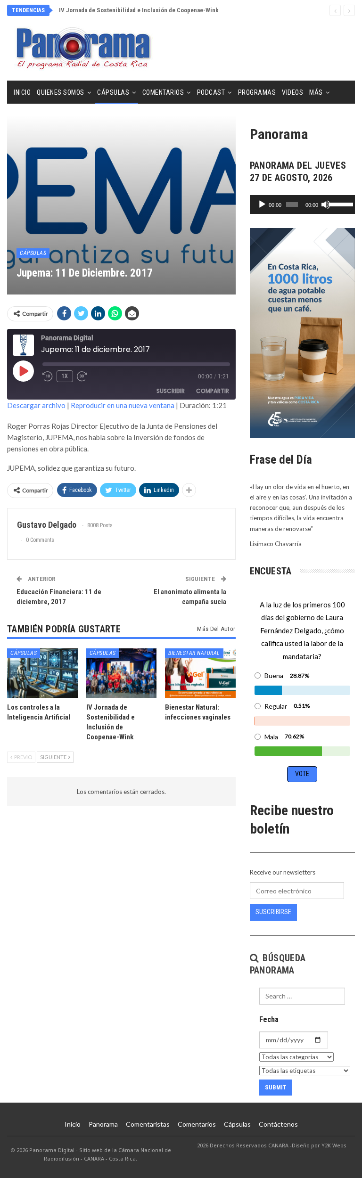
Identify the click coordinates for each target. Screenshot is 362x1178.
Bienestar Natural (194, 653)
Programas (257, 92)
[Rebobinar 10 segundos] (47, 376)
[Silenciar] (325, 204)
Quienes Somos (60, 92)
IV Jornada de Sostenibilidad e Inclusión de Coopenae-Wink (139, 10)
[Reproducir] (262, 204)
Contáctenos (278, 1124)
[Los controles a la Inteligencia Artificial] (42, 673)
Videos (292, 92)
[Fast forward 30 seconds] (82, 376)
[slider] (339, 203)
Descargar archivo (36, 405)
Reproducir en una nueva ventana (122, 405)
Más (316, 92)
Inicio (22, 92)
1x (65, 376)
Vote (302, 773)
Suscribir (170, 391)
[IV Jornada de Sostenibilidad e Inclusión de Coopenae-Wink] (121, 673)
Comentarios (163, 92)
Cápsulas (113, 92)
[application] (302, 204)
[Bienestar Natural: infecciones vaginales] (200, 673)
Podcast (211, 92)
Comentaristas (148, 1124)
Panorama (103, 1124)
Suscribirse (273, 912)
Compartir (212, 391)
